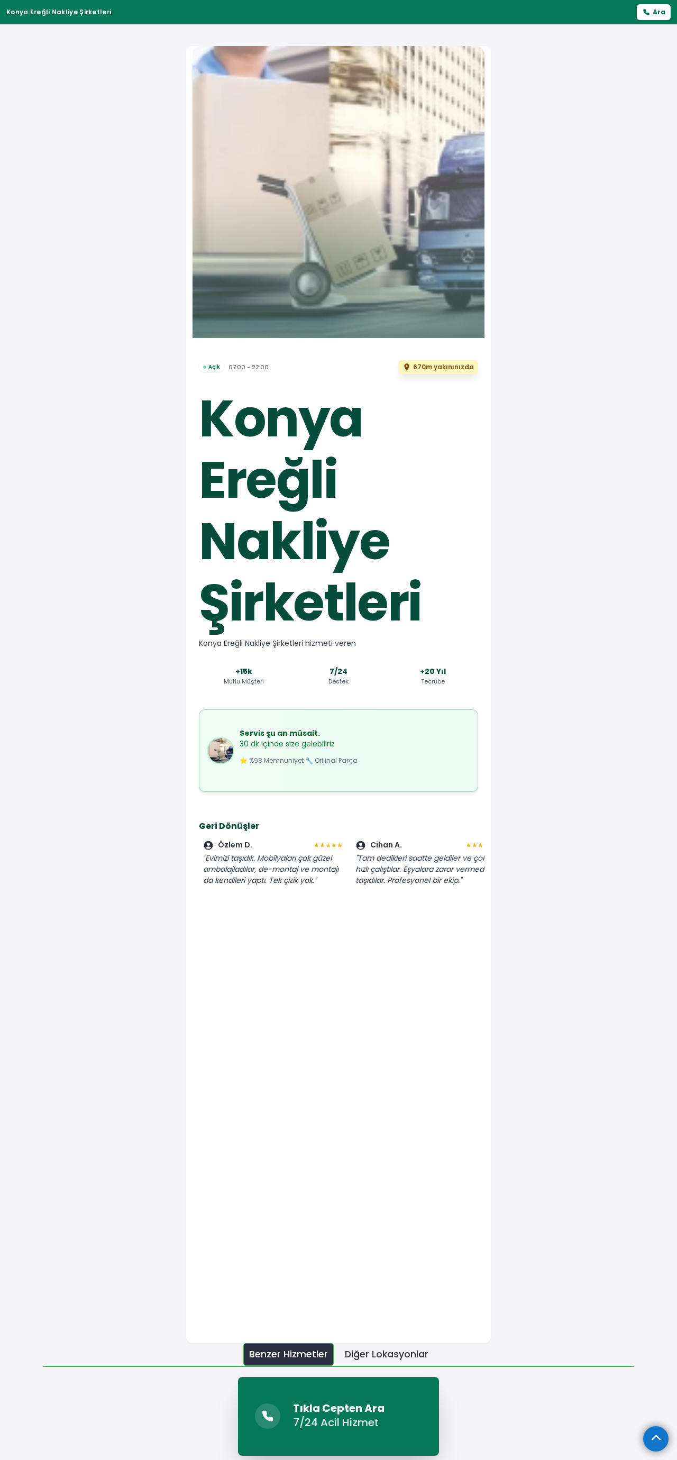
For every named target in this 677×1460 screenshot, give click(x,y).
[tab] (288, 1354)
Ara (659, 11)
